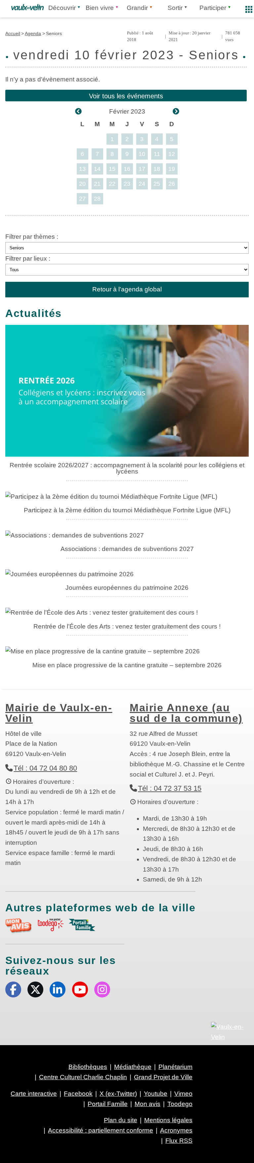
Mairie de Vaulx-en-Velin (58, 713)
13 (82, 169)
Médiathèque (132, 1066)
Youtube (80, 989)
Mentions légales (168, 1120)
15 (112, 169)
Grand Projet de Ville (163, 1077)
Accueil (12, 33)
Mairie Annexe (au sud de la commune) (186, 713)
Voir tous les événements (126, 96)
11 (157, 154)
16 (127, 169)
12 (171, 154)
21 (97, 183)
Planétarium (175, 1066)
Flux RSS (178, 1140)
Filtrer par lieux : (27, 258)
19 (171, 169)
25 (156, 183)
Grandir (137, 7)
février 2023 (127, 111)
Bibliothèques (87, 1066)
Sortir (175, 7)
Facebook (13, 989)
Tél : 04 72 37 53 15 (169, 788)
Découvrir (62, 7)
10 (142, 154)
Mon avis (147, 1103)
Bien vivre (100, 7)
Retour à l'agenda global (127, 289)
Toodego (179, 1103)
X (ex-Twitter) (35, 989)
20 (82, 183)
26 (171, 183)
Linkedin (57, 989)
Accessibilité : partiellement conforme (100, 1130)
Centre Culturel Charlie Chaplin (83, 1077)
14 (97, 169)
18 (156, 169)
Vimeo (183, 1093)
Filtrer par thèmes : (31, 236)
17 (142, 169)
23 (127, 183)
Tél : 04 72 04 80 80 (45, 768)
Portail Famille (108, 1103)
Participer (212, 7)
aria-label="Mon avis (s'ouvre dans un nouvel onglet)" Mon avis (18, 925)
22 (112, 183)
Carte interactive (34, 1093)
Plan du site (120, 1120)
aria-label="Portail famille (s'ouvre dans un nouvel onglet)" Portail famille (82, 925)
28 (97, 198)
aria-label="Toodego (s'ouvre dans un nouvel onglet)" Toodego (50, 924)
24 (142, 183)
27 (82, 198)
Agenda (33, 33)
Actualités (33, 313)
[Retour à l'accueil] (27, 7)
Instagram (102, 989)
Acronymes (176, 1130)
